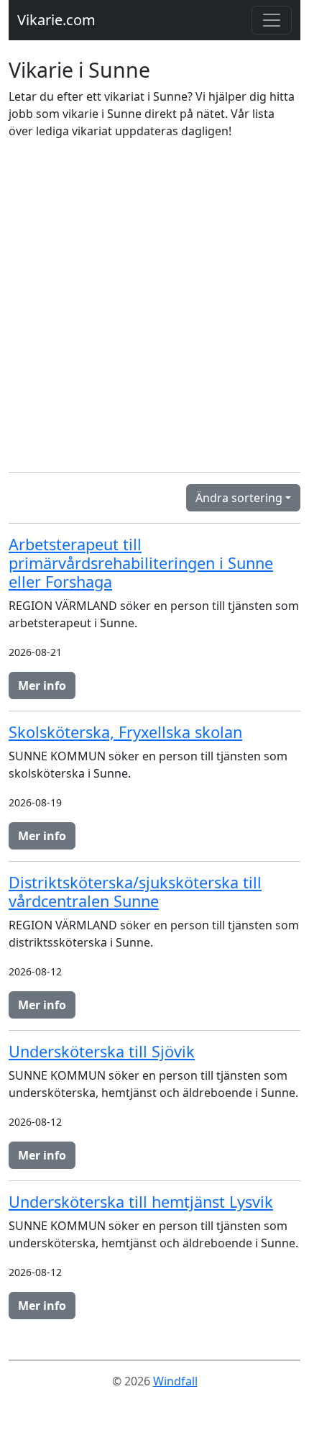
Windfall (175, 1381)
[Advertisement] (154, 305)
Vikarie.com (56, 19)
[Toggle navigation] (272, 20)
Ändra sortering (238, 498)
